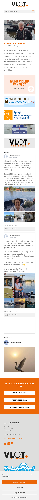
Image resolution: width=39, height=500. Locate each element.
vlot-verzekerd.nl (19, 400)
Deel (16, 225)
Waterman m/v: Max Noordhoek (14, 43)
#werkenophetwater (11, 269)
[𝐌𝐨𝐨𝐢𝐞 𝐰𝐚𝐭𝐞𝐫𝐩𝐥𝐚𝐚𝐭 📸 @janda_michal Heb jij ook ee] (19, 363)
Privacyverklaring (22, 497)
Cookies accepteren (19, 482)
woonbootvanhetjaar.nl (19, 407)
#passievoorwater (10, 271)
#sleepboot (23, 269)
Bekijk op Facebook (9, 225)
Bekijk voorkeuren (19, 493)
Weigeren (19, 487)
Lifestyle (16, 46)
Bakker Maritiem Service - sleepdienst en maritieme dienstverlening (18, 254)
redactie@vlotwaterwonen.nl (13, 438)
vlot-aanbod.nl (19, 393)
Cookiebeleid (14, 497)
